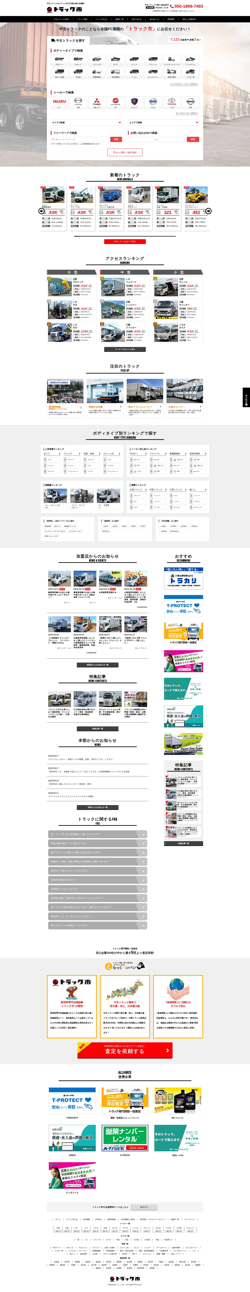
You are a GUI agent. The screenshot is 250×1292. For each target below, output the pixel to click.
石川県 (93, 1265)
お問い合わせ (137, 19)
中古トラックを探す (61, 19)
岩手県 (67, 1262)
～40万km (193, 526)
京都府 (114, 1265)
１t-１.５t (97, 1240)
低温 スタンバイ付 (51, 536)
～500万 (133, 526)
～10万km (172, 526)
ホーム (58, 1219)
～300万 (124, 526)
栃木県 (108, 1262)
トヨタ (95, 1228)
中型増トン (168, 1240)
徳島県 (177, 1265)
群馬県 (119, 1262)
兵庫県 (135, 1265)
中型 (118, 1240)
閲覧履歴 (171, 19)
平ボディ (134, 454)
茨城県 (139, 1262)
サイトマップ (190, 1219)
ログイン (144, 1207)
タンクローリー (192, 1248)
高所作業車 (195, 454)
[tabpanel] (53, 208)
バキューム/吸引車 (110, 1254)
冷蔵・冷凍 (88, 454)
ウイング (68, 454)
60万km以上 (174, 531)
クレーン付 (108, 454)
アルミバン (155, 454)
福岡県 (98, 1268)
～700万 (142, 526)
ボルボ (158, 1228)
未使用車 (48, 526)
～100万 (105, 526)
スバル (135, 1228)
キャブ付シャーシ (180, 1251)
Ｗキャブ (70, 1248)
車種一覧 (58, 1231)
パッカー (147, 1248)
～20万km (183, 526)
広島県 (166, 1265)
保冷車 (124, 1254)
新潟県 (129, 1262)
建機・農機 (161, 1254)
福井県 (104, 1265)
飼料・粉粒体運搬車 (146, 1251)
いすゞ (76, 1228)
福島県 (98, 1262)
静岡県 (52, 1265)
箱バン (193, 490)
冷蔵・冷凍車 (110, 1248)
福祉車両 (83, 1254)
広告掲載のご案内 (128, 1219)
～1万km (163, 526)
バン (86, 1240)
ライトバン (147, 1254)
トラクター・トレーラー (77, 1251)
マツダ (125, 1228)
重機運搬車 (175, 454)
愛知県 (62, 1265)
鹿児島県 (140, 1268)
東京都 (171, 1262)
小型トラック (176, 490)
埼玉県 (150, 1262)
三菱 (67, 1228)
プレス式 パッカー (75, 531)
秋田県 (87, 1262)
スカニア (190, 1228)
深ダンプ (57, 526)
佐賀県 (108, 1268)
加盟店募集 (111, 1219)
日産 (105, 1228)
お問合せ (98, 1219)
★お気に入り (155, 19)
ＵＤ (86, 1228)
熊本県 (129, 1268)
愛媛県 (198, 1265)
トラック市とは (101, 19)
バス (194, 1251)
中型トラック (156, 490)
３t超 (157, 1240)
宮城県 (77, 1262)
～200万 (114, 526)
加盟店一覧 (119, 19)
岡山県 (156, 1265)
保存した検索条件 (189, 19)
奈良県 (145, 1265)
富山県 (83, 1265)
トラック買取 (82, 19)
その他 (179, 1228)
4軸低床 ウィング (70, 526)
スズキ (168, 1228)
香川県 (187, 1265)
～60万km (163, 531)
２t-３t (108, 1240)
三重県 (73, 1265)
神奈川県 (182, 1262)
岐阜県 (193, 1262)
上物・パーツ (175, 1254)
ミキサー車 (59, 1251)
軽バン (135, 1254)
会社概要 (86, 1219)
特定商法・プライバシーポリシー (152, 1219)
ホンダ (114, 1228)
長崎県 (119, 1268)
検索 (116, 139)
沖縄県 (152, 1268)
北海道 (56, 1262)
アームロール (161, 1248)
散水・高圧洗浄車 (127, 1251)
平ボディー (57, 1248)
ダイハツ (146, 1228)
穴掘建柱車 (164, 1251)
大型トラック (136, 490)
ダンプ (47, 454)
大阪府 (125, 1265)
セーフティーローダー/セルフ (55, 531)
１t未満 (147, 1240)
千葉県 (160, 1262)
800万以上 (106, 531)
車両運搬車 (110, 1251)
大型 (126, 1240)
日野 (58, 1228)
